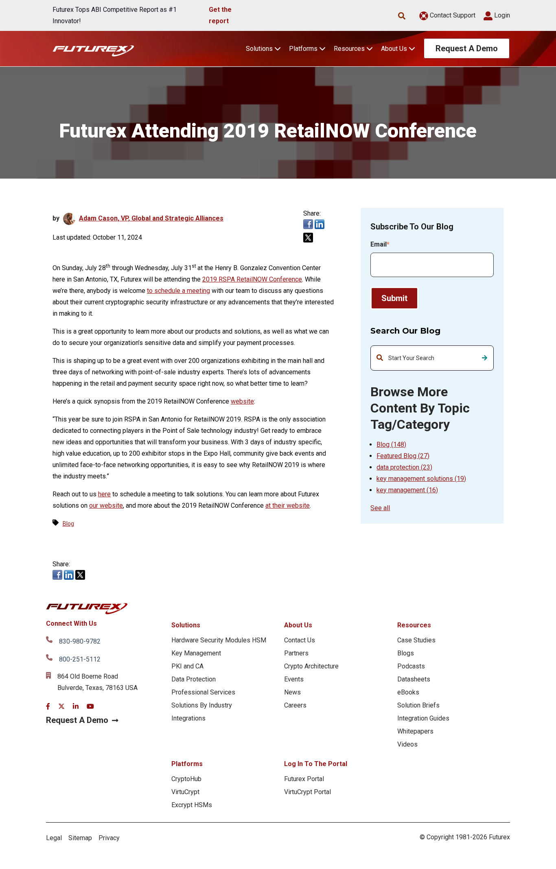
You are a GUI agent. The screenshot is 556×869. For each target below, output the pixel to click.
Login (501, 15)
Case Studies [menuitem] (416, 640)
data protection (404, 467)
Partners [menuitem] (296, 653)
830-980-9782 (80, 641)
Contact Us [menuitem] (299, 640)
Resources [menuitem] (414, 625)
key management (407, 490)
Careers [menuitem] (295, 705)
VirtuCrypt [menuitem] (185, 792)
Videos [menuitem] (407, 744)
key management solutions (421, 479)
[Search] (484, 358)
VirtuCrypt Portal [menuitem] (307, 792)
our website (106, 505)
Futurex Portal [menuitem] (304, 779)
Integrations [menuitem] (188, 718)
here (104, 494)
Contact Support (451, 15)
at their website (287, 505)
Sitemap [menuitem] (80, 838)
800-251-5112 (80, 659)
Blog (391, 444)
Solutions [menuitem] (185, 625)
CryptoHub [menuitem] (186, 779)
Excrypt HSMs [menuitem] (191, 805)
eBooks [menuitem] (408, 692)
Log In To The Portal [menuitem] (315, 764)
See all (380, 508)
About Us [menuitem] (298, 625)
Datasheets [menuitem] (413, 679)
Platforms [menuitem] (187, 764)
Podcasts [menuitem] (411, 666)
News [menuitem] (292, 692)
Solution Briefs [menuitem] (418, 705)
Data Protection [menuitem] (193, 679)
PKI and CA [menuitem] (187, 666)
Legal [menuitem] (54, 838)
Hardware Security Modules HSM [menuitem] (218, 640)
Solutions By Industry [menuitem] (201, 705)
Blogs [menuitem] (405, 653)
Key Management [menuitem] (196, 653)
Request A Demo (467, 48)
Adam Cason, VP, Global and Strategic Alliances (151, 218)
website (242, 401)
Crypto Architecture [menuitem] (311, 666)
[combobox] (432, 358)
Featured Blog (403, 456)
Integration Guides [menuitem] (423, 718)
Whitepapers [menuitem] (415, 731)
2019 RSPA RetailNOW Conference (252, 279)
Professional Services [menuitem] (203, 692)
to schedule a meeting (178, 291)
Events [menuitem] (294, 679)
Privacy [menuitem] (109, 838)
